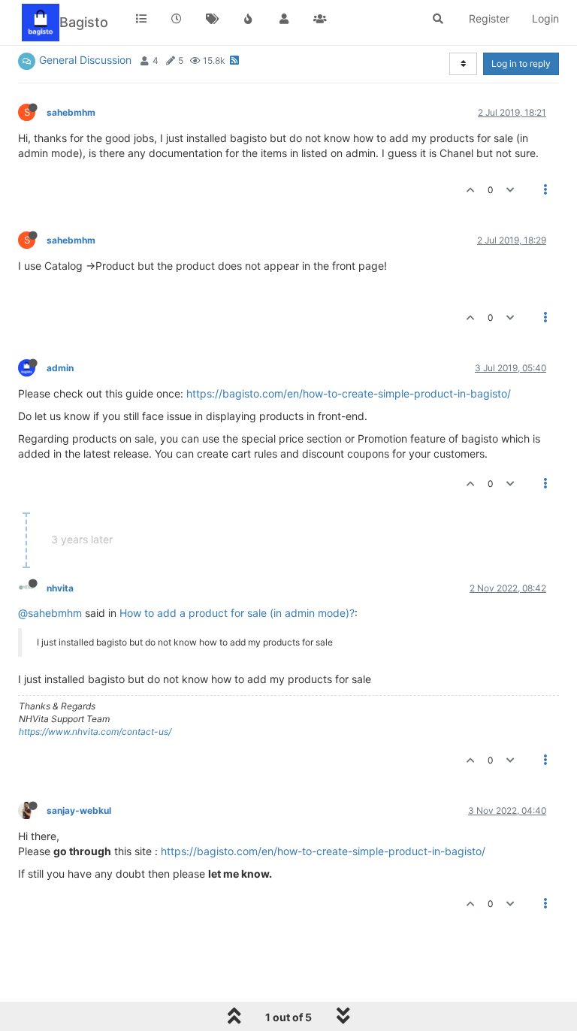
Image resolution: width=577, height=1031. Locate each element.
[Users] (284, 19)
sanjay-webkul (79, 810)
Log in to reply (521, 63)
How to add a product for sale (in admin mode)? (237, 612)
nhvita (60, 588)
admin (60, 367)
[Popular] (249, 19)
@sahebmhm (50, 612)
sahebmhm (71, 112)
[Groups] (320, 19)
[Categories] (141, 19)
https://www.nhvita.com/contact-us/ (95, 731)
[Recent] (177, 19)
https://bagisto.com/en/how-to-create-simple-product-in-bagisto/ (348, 393)
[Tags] (213, 19)
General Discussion (85, 59)
